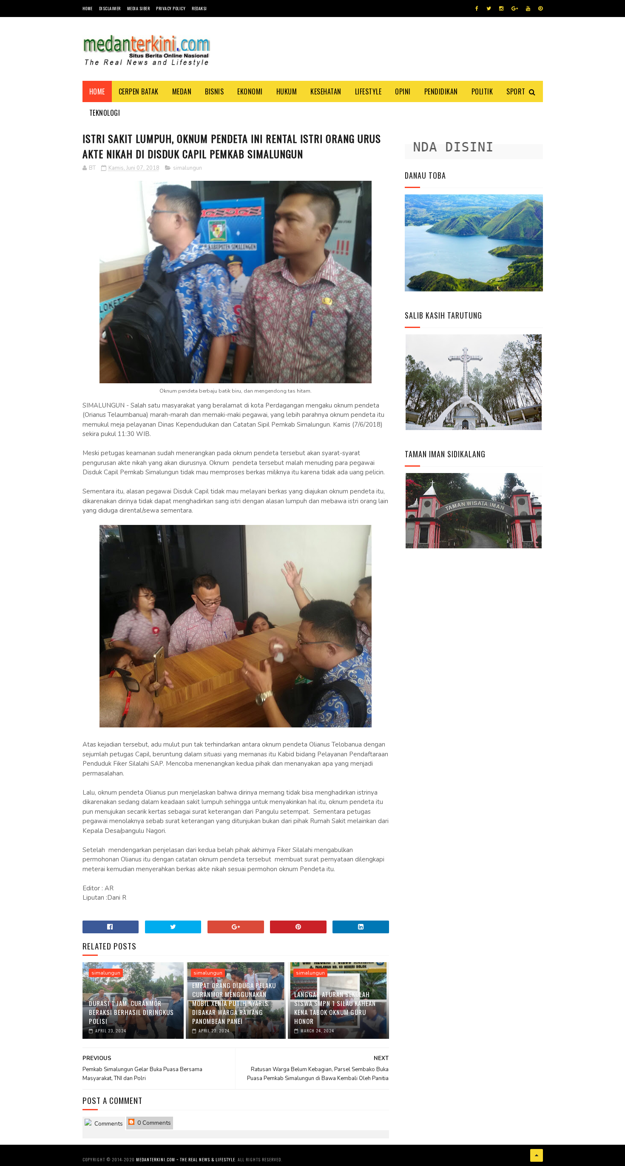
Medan (182, 91)
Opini (403, 91)
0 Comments (153, 1123)
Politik (482, 91)
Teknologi (104, 113)
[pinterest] (540, 8)
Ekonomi (250, 91)
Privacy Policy (170, 8)
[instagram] (501, 8)
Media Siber (138, 8)
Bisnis (214, 91)
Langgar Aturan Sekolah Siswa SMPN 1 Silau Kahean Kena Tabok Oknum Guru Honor (335, 1007)
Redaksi (199, 8)
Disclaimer (110, 8)
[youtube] (528, 8)
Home (87, 8)
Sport (516, 91)
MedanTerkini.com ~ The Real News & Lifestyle (185, 1159)
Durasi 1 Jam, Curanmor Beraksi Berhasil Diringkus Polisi (131, 1012)
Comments (108, 1124)
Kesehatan (325, 91)
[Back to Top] (536, 1155)
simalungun (187, 168)
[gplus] (515, 8)
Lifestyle (368, 91)
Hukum (286, 91)
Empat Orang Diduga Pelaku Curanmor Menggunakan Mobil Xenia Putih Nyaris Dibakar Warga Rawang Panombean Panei (234, 1003)
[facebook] (476, 8)
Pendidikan (441, 91)
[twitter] (488, 8)
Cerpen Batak (139, 91)
